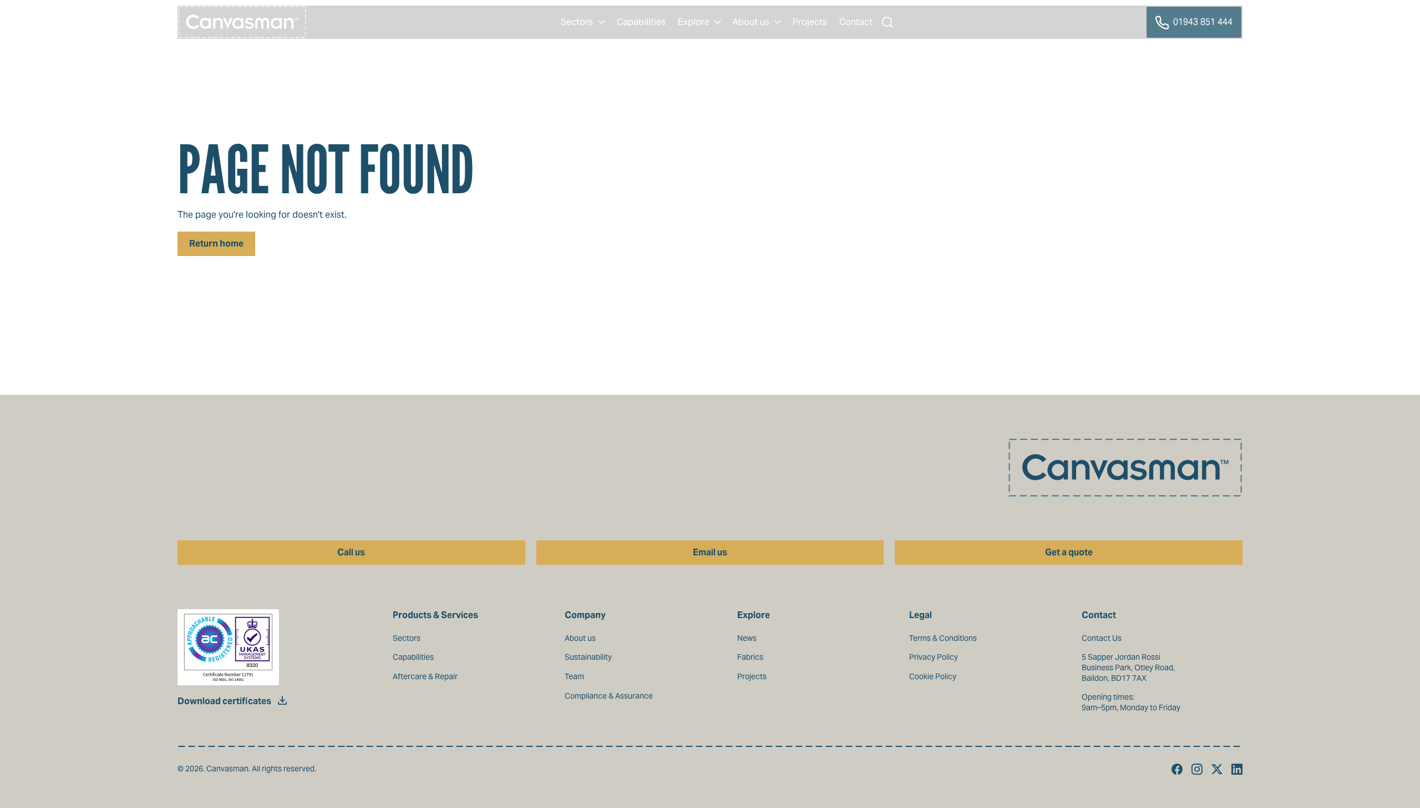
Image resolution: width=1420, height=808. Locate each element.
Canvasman (242, 22)
